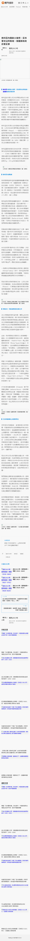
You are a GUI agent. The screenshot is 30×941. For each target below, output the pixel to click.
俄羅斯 (21, 553)
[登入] (25, 3)
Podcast (18, 7)
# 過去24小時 (5, 564)
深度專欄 (11, 7)
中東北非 (8, 557)
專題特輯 (25, 7)
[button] (19, 3)
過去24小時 (4, 7)
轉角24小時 (13, 48)
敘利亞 (15, 553)
